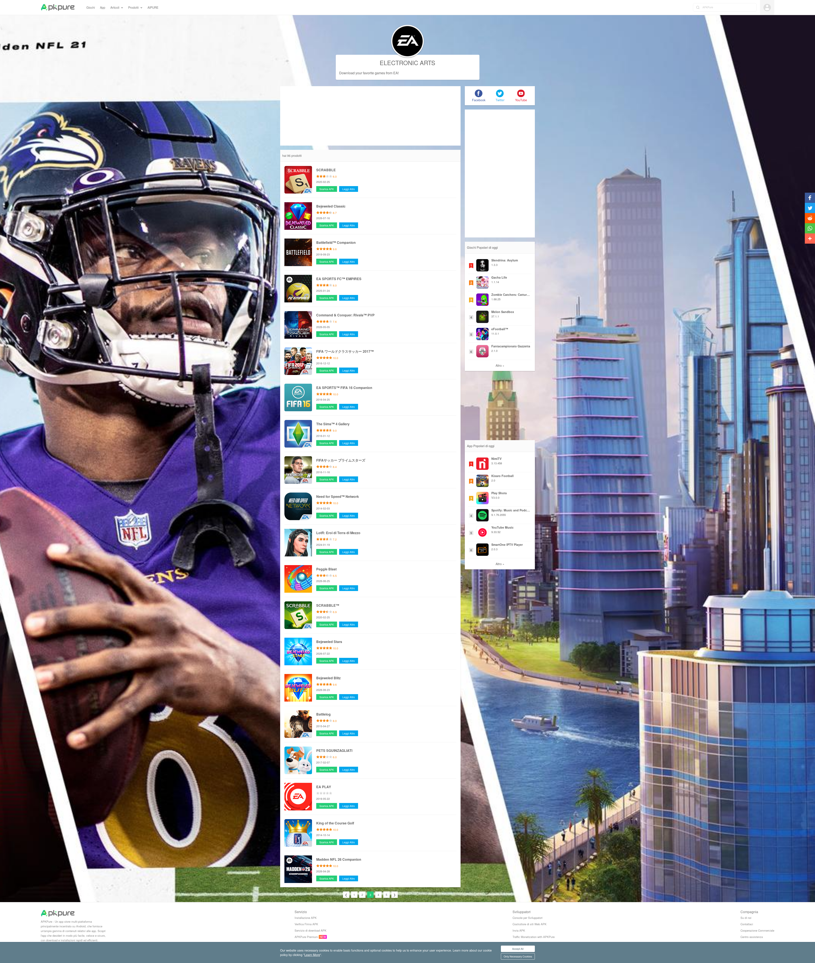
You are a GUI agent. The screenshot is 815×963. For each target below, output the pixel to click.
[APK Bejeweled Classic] (298, 215)
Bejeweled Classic (331, 206)
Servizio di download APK (310, 930)
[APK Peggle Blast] (298, 578)
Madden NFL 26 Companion (338, 859)
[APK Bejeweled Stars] (298, 651)
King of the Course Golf (335, 823)
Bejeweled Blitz (328, 677)
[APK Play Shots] (482, 497)
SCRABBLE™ (327, 605)
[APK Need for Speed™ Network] (298, 506)
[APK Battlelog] (298, 723)
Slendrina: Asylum (504, 260)
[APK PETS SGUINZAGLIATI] (298, 760)
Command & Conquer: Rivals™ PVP (345, 315)
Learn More (312, 955)
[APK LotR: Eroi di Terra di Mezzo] (298, 542)
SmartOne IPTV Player (507, 544)
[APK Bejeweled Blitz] (298, 687)
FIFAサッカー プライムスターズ (340, 460)
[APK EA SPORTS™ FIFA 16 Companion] (298, 397)
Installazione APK (306, 918)
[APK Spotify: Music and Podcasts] (482, 514)
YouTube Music (502, 527)
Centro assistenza (752, 937)
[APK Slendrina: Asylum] (482, 264)
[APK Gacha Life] (482, 281)
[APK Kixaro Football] (482, 480)
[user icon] (767, 7)
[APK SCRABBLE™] (298, 614)
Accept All (518, 948)
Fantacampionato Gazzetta (510, 346)
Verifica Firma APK (306, 924)
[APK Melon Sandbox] (482, 316)
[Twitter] (500, 93)
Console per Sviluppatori (527, 918)
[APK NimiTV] (482, 462)
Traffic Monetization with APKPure (534, 937)
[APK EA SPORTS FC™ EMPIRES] (298, 288)
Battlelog (323, 714)
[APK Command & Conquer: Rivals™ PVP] (298, 324)
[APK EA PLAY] (298, 796)
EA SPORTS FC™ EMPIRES (338, 278)
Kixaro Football (502, 476)
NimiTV (496, 458)
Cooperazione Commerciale (757, 930)
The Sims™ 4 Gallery (333, 423)
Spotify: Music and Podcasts (511, 510)
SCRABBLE (326, 169)
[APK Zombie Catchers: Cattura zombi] (482, 298)
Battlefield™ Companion (336, 242)
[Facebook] (478, 93)
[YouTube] (521, 93)
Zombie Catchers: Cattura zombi (511, 294)
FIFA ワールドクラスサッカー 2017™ (345, 351)
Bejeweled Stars (329, 641)
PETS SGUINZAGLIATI (334, 750)
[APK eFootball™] (482, 333)
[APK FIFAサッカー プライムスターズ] (298, 469)
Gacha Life (499, 277)
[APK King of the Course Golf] (298, 832)
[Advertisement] (370, 116)
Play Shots (499, 493)
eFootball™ (499, 329)
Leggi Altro (348, 189)
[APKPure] (57, 7)
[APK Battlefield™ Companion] (298, 252)
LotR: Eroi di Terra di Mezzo (338, 532)
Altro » (500, 365)
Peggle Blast (326, 569)
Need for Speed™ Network (337, 496)
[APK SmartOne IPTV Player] (482, 548)
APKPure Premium (306, 937)
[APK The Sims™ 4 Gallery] (298, 433)
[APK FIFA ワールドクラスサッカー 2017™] (298, 360)
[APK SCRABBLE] (298, 179)
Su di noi (746, 918)
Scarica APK (326, 189)
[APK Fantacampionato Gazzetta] (482, 350)
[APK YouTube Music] (482, 531)
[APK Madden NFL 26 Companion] (298, 868)
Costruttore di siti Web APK (530, 924)
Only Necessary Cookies (518, 956)
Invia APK (519, 930)
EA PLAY (323, 786)
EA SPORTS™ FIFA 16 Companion (344, 387)
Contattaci (747, 924)
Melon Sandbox (502, 312)
